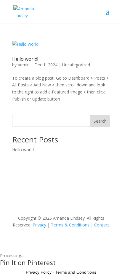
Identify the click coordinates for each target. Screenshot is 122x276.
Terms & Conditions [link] (70, 225)
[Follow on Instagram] (67, 198)
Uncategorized (76, 65)
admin (24, 65)
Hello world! (25, 59)
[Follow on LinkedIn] (55, 198)
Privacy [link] (39, 225)
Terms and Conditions (75, 272)
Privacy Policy (39, 272)
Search (100, 121)
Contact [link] (101, 225)
